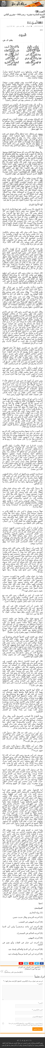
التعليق (40, 984)
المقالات (28, 26)
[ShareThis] (22, 1040)
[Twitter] (27, 1040)
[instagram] (20, 1040)
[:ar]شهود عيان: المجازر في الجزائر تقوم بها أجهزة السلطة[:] (29, 967)
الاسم (40, 1003)
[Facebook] (29, 1040)
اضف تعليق (19, 26)
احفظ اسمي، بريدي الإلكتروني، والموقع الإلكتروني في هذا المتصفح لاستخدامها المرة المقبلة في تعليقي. (26, 1024)
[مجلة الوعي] (22, 3)
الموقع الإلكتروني (37, 1016)
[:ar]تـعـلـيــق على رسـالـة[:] (13, 971)
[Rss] (31, 1040)
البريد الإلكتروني (37, 1010)
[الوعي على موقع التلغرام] (18, 1040)
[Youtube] (25, 1040)
